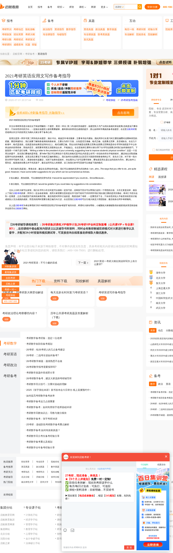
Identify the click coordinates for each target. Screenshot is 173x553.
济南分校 (40, 476)
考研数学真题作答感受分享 (40, 372)
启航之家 (5, 543)
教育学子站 (32, 528)
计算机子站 (32, 514)
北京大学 (160, 277)
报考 (40, 6)
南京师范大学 (27, 481)
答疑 (34, 44)
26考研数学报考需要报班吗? (41, 366)
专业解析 (129, 34)
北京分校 (25, 476)
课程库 (60, 519)
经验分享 (152, 29)
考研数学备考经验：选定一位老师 (44, 337)
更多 (103, 6)
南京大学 (160, 303)
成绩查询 (18, 44)
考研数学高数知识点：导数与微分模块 (46, 412)
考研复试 (30, 39)
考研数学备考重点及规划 (39, 441)
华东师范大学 (61, 481)
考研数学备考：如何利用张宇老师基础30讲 (49, 407)
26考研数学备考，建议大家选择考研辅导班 (49, 378)
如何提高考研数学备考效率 (40, 395)
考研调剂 (6, 44)
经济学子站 (32, 519)
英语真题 (88, 29)
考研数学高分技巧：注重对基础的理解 (46, 383)
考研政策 (6, 34)
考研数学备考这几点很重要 (40, 401)
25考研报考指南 (129, 99)
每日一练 (129, 29)
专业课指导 (49, 34)
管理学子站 (32, 524)
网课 (93, 6)
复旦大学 (160, 283)
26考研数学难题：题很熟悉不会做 (44, 360)
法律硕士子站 (33, 543)
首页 (30, 6)
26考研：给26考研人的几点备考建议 (45, 349)
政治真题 (100, 29)
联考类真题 (104, 34)
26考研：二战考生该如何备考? (42, 355)
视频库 (60, 524)
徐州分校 (55, 476)
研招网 (60, 514)
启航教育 (19, 208)
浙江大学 (160, 293)
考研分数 (6, 39)
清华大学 (160, 272)
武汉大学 (160, 307)
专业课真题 (90, 34)
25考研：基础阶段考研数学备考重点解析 (47, 424)
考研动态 (18, 29)
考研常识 (6, 29)
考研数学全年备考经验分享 (40, 447)
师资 (71, 6)
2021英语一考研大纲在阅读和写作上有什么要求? (115, 262)
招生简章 (18, 34)
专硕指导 (61, 34)
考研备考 (30, 54)
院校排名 (141, 34)
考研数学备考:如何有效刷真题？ (43, 430)
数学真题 (112, 29)
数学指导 (71, 29)
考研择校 (110, 99)
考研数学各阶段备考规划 (39, 343)
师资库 (60, 528)
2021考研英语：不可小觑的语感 (40, 262)
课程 (81, 6)
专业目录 (40, 461)
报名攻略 (30, 29)
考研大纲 (30, 34)
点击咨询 (123, 112)
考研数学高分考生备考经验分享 (42, 435)
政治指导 (47, 29)
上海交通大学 (163, 288)
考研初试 (18, 39)
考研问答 (141, 29)
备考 (49, 6)
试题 (27, 44)
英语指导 (59, 29)
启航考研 (131, 129)
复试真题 (88, 39)
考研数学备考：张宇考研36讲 (41, 418)
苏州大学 (44, 481)
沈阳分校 (5, 538)
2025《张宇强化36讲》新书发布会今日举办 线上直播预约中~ (58, 389)
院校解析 (152, 34)
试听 (55, 298)
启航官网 (17, 54)
